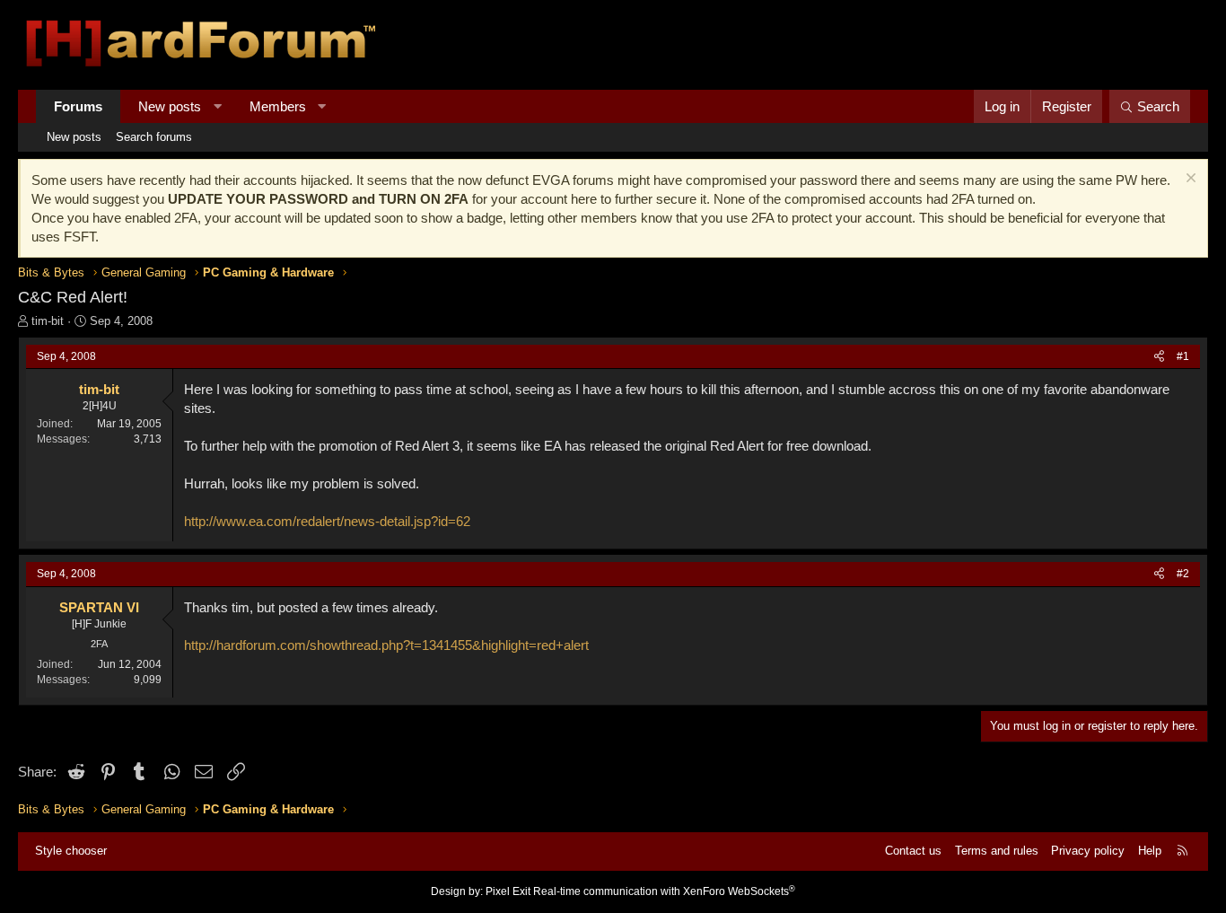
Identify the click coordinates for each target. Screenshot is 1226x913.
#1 (1183, 356)
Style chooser (71, 850)
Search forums (154, 137)
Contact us (913, 850)
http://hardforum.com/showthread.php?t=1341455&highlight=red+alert (386, 645)
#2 (1183, 573)
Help (1149, 850)
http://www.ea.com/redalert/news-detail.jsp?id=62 (327, 521)
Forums (78, 106)
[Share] (1159, 357)
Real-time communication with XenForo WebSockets (664, 891)
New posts (169, 106)
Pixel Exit (508, 891)
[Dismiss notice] (1188, 180)
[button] (218, 106)
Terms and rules (996, 850)
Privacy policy (1088, 850)
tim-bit (47, 321)
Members (278, 106)
